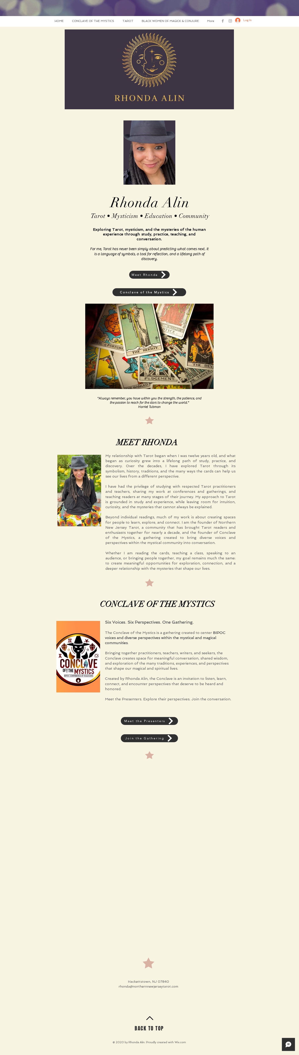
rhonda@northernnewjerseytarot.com (148, 986)
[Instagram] (230, 21)
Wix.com (180, 1042)
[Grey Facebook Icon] (222, 21)
